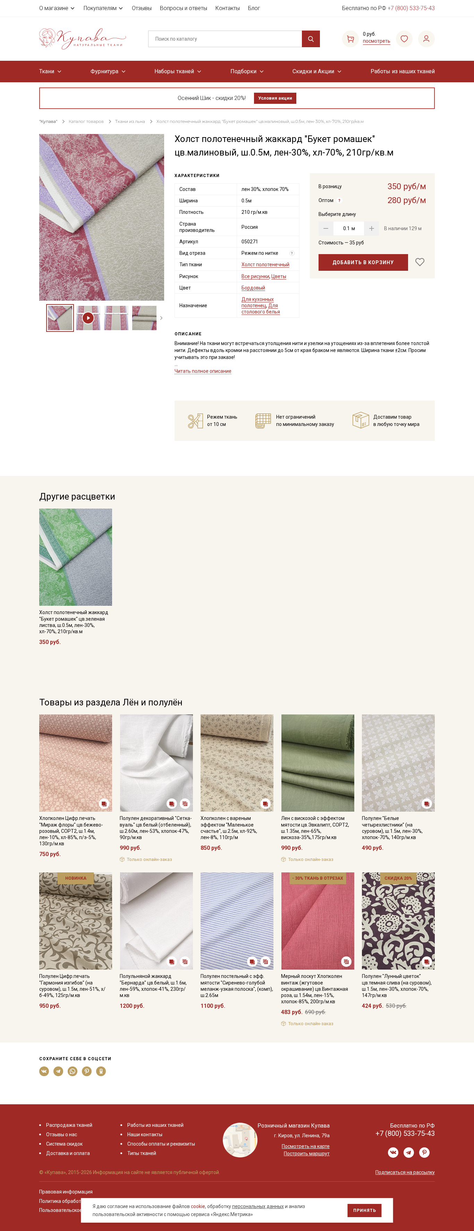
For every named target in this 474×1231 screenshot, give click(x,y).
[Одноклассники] (101, 1071)
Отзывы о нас (61, 1134)
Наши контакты (144, 1134)
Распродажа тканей (69, 1125)
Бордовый (253, 288)
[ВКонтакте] (44, 1071)
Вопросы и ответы (183, 8)
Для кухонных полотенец (258, 302)
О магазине (53, 8)
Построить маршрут (307, 1153)
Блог (254, 8)
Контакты (227, 8)
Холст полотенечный (265, 264)
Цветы (278, 276)
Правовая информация (66, 1192)
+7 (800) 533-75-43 (411, 8)
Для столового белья (261, 309)
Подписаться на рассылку (405, 1172)
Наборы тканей (174, 71)
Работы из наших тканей (403, 71)
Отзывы (142, 8)
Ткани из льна (130, 121)
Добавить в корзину (363, 262)
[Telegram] (58, 1071)
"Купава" (48, 121)
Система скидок (64, 1144)
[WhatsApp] (73, 1071)
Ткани (46, 71)
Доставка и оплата (68, 1153)
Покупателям (100, 8)
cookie (198, 1206)
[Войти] (426, 39)
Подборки (243, 71)
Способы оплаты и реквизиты (161, 1144)
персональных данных (258, 1206)
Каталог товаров (86, 121)
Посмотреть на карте (306, 1146)
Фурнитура (104, 71)
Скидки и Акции (313, 71)
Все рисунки (255, 276)
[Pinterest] (87, 1071)
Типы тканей (141, 1153)
